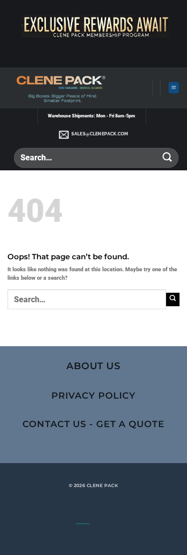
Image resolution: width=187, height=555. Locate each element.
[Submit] (168, 157)
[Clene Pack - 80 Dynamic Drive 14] (59, 87)
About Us (93, 366)
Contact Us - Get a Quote (93, 424)
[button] (174, 87)
